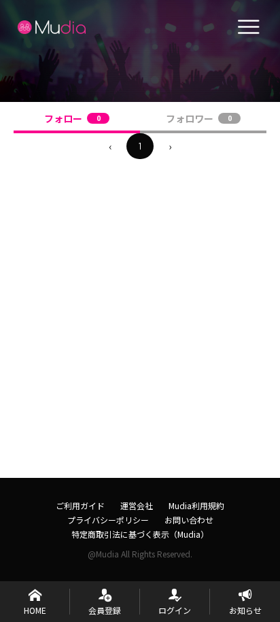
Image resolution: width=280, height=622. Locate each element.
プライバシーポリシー (108, 519)
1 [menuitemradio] (140, 146)
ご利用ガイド (80, 505)
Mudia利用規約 (196, 505)
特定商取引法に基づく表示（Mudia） (140, 534)
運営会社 (136, 505)
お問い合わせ (188, 519)
